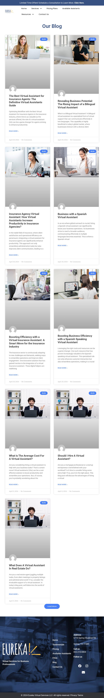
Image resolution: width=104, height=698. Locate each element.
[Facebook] (80, 666)
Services (35, 8)
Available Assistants (71, 8)
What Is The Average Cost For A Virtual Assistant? (26, 457)
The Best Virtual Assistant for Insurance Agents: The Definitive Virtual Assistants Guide (26, 100)
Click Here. (79, 3)
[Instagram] (87, 666)
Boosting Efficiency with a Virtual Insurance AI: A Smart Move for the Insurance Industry (27, 341)
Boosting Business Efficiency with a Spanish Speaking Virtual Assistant (75, 339)
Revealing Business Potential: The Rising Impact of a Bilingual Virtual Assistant (76, 104)
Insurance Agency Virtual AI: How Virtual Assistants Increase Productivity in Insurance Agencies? (24, 220)
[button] (52, 606)
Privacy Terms (76, 695)
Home (24, 8)
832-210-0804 (80, 652)
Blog (55, 662)
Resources (26, 14)
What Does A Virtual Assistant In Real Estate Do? (27, 567)
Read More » (14, 131)
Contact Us (44, 14)
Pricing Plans (52, 8)
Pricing (56, 649)
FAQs (55, 658)
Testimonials (58, 644)
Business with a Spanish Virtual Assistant (72, 216)
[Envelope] (83, 672)
